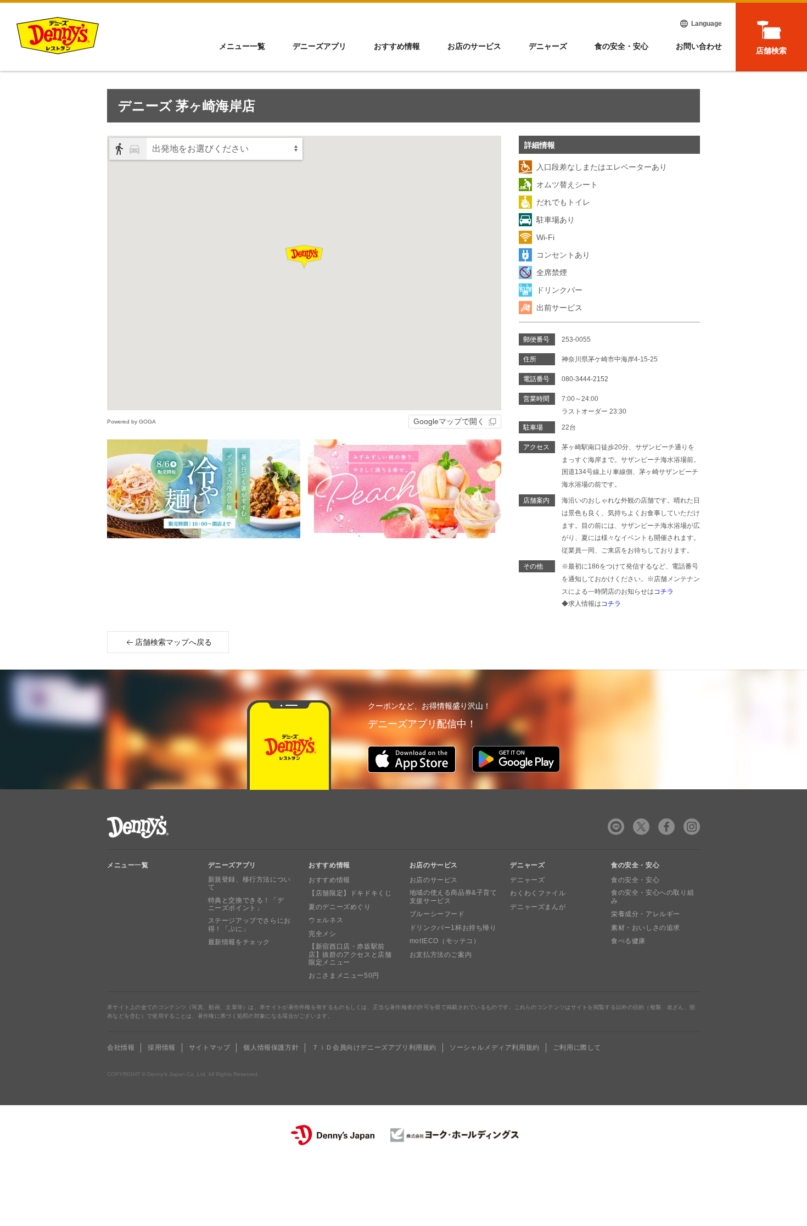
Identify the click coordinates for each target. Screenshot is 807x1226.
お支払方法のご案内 (441, 954)
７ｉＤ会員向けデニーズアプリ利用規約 (374, 1047)
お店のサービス (474, 46)
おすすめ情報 (397, 46)
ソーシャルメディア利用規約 (495, 1047)
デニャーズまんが (537, 907)
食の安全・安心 (621, 46)
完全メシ (322, 934)
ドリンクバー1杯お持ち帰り (453, 928)
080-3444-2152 (585, 379)
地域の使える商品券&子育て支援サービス (453, 896)
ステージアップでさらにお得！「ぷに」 (249, 924)
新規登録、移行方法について (249, 883)
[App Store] (412, 759)
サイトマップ (210, 1047)
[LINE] (616, 826)
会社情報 (120, 1047)
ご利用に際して (577, 1047)
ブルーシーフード (437, 914)
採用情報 (161, 1047)
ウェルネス (326, 920)
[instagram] (691, 826)
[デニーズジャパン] (332, 1135)
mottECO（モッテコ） (445, 941)
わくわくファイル (537, 893)
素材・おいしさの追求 (645, 928)
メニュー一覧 (128, 865)
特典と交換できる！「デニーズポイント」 (246, 904)
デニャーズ (548, 46)
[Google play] (516, 759)
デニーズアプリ (319, 46)
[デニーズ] (57, 35)
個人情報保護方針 (271, 1047)
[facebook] (666, 826)
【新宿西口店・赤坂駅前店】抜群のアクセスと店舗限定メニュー (350, 954)
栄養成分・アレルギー (645, 914)
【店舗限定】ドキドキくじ (350, 893)
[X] (641, 826)
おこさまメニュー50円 (344, 975)
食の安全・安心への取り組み (652, 896)
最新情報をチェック (239, 942)
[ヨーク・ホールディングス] (454, 1135)
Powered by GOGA (131, 422)
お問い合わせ (699, 46)
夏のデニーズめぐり (340, 907)
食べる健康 (628, 941)
